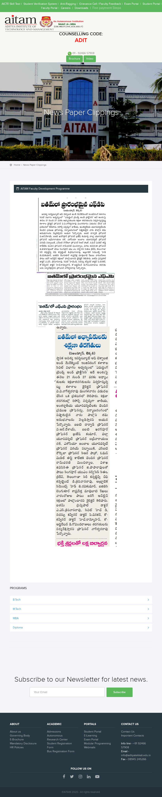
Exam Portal (131, 4)
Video (89, 58)
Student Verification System (40, 4)
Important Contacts (132, 735)
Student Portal (151, 4)
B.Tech (17, 599)
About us (15, 731)
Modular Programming (97, 743)
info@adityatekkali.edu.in (136, 755)
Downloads (82, 8)
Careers (66, 8)
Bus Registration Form (60, 751)
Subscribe (119, 692)
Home (17, 165)
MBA (16, 618)
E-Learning (90, 735)
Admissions (54, 731)
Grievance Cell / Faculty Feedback (100, 4)
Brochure (74, 58)
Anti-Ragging (68, 4)
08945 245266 (137, 759)
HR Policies (17, 747)
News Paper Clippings (34, 165)
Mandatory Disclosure (23, 743)
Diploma (18, 627)
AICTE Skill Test (11, 4)
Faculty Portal (49, 8)
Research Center (57, 739)
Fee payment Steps (106, 8)
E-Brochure (17, 739)
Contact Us (128, 731)
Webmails (89, 747)
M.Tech (17, 609)
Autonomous (55, 735)
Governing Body (20, 735)
